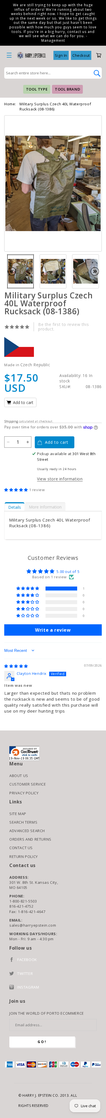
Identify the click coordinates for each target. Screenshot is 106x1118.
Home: (10, 103)
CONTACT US (21, 847)
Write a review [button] (53, 630)
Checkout (81, 55)
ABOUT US (18, 775)
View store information (60, 478)
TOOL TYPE (36, 89)
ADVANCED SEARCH (27, 830)
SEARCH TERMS (23, 822)
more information (45, 507)
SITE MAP (17, 813)
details (14, 507)
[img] (16, 666)
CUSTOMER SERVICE (27, 784)
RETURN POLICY (23, 856)
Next (97, 271)
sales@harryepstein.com (32, 925)
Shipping (11, 421)
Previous (15, 271)
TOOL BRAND (67, 89)
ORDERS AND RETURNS (30, 839)
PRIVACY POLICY (23, 792)
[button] (16, 489)
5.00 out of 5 (68, 571)
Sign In (61, 55)
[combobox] (46, 73)
